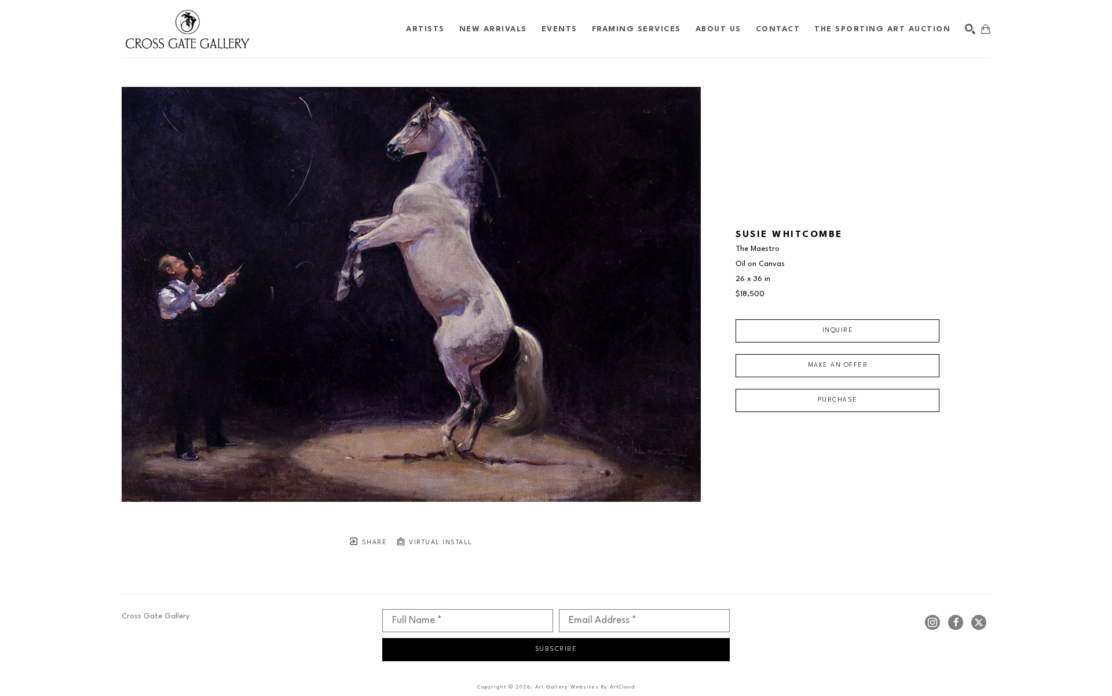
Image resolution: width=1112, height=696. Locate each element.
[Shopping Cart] (985, 29)
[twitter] (978, 622)
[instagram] (932, 622)
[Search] (970, 29)
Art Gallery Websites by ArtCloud (585, 687)
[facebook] (955, 622)
